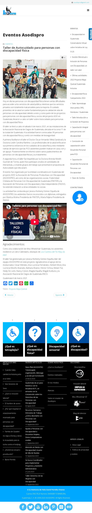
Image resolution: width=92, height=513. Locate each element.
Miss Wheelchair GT (79, 397)
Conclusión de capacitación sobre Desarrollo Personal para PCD (78, 147)
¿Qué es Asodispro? (55, 367)
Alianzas (51, 390)
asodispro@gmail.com (81, 2)
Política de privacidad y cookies (79, 452)
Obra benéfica (79, 367)
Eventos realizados (55, 375)
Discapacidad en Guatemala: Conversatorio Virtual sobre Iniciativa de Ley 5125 (78, 43)
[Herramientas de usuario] (63, 58)
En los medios (53, 383)
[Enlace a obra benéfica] (79, 373)
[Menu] (88, 10)
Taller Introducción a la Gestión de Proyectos (79, 119)
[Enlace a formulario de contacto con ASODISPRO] (79, 198)
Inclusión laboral (79, 384)
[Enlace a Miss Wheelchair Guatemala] (79, 403)
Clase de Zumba (78, 178)
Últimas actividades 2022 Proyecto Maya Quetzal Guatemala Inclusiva (78, 81)
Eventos (9, 44)
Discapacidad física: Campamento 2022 (78, 96)
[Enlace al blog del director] (79, 418)
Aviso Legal (76, 445)
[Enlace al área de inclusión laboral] (79, 388)
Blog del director (79, 413)
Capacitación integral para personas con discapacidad (79, 131)
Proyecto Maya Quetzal (18, 289)
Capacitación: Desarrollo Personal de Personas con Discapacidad (79, 166)
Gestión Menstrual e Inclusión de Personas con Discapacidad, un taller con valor (78, 63)
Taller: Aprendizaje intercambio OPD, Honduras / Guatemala (79, 107)
